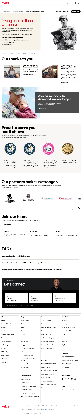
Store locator (45, 331)
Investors (64, 341)
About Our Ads (25, 413)
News (63, 338)
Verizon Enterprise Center (48, 345)
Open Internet (33, 413)
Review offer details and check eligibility (13, 37)
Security (3, 331)
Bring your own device (27, 345)
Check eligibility (6, 44)
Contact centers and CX (7, 338)
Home (3, 11)
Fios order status (46, 334)
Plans (4, 53)
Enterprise (4, 358)
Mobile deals (24, 364)
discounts (24, 11)
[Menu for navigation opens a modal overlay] (78, 3)
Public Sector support (47, 348)
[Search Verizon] (71, 3)
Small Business (5, 355)
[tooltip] (39, 81)
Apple (22, 327)
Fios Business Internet (27, 348)
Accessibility (45, 352)
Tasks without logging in (48, 338)
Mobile (3, 320)
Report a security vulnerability (70, 360)
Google (23, 334)
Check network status (47, 341)
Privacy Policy (41, 405)
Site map (24, 405)
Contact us (32, 53)
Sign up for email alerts (68, 390)
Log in (20, 305)
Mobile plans (24, 338)
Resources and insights (68, 356)
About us (64, 320)
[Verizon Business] (5, 2)
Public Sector (4, 362)
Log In (67, 2)
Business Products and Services (11, 11)
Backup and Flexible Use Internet (28, 359)
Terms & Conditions (32, 405)
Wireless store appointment (29, 386)
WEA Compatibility (67, 363)
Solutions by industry (7, 352)
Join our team (7, 224)
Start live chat (35, 300)
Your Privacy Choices (39, 409)
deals (20, 11)
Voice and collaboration (7, 334)
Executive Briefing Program (49, 384)
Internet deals (25, 367)
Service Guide (66, 367)
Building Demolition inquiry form (30, 396)
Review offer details (7, 42)
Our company (65, 324)
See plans (64, 82)
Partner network (46, 367)
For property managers (47, 374)
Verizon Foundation (67, 331)
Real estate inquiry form (28, 393)
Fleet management (6, 345)
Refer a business (46, 388)
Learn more (42, 108)
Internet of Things (6, 341)
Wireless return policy (47, 381)
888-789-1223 (11, 300)
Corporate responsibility (68, 327)
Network (3, 327)
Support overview (46, 320)
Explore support (29, 305)
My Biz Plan (24, 341)
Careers (64, 334)
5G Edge (3, 348)
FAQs (24, 53)
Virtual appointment (26, 389)
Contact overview (26, 379)
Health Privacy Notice (27, 409)
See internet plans (28, 74)
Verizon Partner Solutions (48, 363)
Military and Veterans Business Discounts (35, 11)
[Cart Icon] (75, 3)
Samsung (23, 331)
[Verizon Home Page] (5, 406)
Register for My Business (48, 327)
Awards (11, 53)
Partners (18, 53)
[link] (73, 208)
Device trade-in (45, 377)
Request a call (59, 300)
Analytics (41, 413)
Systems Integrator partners (49, 370)
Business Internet (6, 324)
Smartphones (25, 320)
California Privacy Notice (52, 405)
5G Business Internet (27, 352)
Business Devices (26, 324)
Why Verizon (65, 345)
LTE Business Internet (27, 355)
